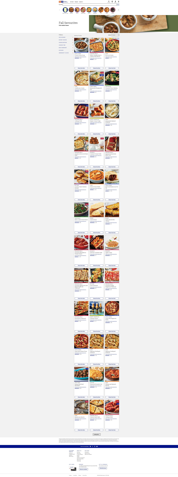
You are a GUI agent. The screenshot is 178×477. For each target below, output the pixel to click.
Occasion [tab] (61, 50)
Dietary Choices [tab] (63, 39)
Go (118, 4)
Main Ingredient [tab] (63, 47)
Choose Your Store (81, 68)
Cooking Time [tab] (62, 45)
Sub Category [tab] (62, 37)
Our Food (71, 1)
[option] (65, 10)
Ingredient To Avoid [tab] (64, 52)
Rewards (76, 1)
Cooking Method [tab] (63, 42)
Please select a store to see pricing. (80, 56)
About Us (81, 1)
